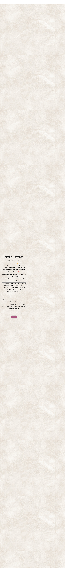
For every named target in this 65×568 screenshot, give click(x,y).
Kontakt (55, 1)
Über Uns (13, 1)
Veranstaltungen (31, 1)
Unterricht (18, 1)
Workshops (24, 1)
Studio (51, 1)
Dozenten (46, 1)
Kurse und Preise (39, 1)
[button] (47, 34)
